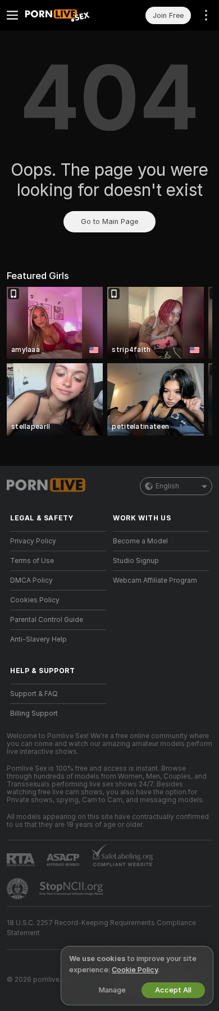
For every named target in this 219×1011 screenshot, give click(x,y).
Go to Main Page (109, 221)
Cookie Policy (135, 970)
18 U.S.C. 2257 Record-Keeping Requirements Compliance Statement (101, 928)
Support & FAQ (34, 694)
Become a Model (140, 541)
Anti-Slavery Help (38, 639)
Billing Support (34, 713)
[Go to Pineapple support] (18, 888)
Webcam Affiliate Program (155, 580)
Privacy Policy (33, 541)
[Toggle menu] (12, 15)
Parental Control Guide (46, 620)
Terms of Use (32, 561)
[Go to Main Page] (67, 15)
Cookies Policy (35, 600)
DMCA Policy (31, 580)
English (167, 486)
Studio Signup (136, 561)
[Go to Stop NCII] (72, 888)
